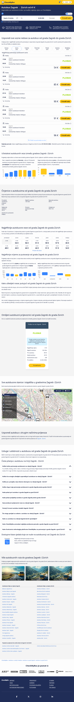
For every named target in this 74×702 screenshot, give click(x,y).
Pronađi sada (65, 67)
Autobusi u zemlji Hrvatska (15, 660)
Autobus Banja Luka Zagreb (9, 591)
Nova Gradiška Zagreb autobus (10, 612)
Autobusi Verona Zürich (43, 635)
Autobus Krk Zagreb (7, 604)
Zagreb (59, 390)
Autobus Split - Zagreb (7, 630)
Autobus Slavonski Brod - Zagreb (10, 627)
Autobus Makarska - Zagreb (9, 607)
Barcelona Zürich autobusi (43, 591)
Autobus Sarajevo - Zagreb (8, 625)
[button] (26, 409)
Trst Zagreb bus (6, 633)
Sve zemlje (52, 687)
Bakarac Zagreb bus (7, 588)
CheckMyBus (5, 660)
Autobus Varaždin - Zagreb (8, 638)
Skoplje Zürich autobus (42, 630)
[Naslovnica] (8, 2)
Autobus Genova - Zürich (43, 607)
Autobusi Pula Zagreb (7, 622)
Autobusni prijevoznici (17, 687)
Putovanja (32, 687)
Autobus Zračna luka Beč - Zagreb (10, 646)
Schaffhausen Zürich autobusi (44, 627)
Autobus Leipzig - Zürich (43, 609)
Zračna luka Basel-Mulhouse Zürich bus (46, 646)
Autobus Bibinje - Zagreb (8, 594)
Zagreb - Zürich (41, 438)
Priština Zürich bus (41, 625)
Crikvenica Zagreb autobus (8, 596)
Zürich (68, 390)
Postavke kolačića (35, 685)
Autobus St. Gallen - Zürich (43, 633)
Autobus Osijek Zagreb (8, 614)
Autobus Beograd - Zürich (43, 594)
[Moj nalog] (59, 2)
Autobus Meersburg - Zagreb (9, 609)
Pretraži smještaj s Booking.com (11, 21)
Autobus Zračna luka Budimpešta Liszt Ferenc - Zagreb (15, 648)
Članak (51, 685)
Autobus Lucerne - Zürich (43, 612)
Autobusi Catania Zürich (43, 599)
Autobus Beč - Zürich (42, 638)
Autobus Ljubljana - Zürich (43, 614)
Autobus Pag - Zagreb (7, 617)
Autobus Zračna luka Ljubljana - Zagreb (12, 651)
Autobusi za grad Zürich (41, 660)
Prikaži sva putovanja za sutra (37, 140)
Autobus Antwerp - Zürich (43, 588)
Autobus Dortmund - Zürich (44, 601)
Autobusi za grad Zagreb (29, 660)
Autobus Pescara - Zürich (43, 622)
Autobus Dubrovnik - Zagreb (9, 599)
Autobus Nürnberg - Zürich (43, 620)
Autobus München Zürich (43, 617)
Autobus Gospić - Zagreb (8, 601)
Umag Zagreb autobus (7, 635)
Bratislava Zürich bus (42, 596)
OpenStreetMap (64, 420)
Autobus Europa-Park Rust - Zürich (45, 604)
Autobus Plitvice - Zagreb (8, 620)
